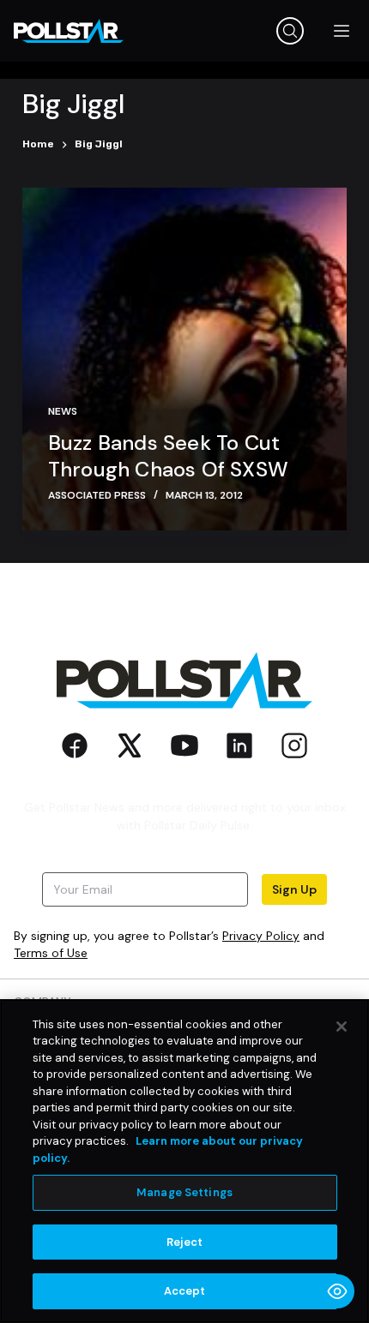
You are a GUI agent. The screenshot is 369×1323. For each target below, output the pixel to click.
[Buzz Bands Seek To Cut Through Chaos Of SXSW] (184, 359)
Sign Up (294, 889)
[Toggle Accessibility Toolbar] (337, 1291)
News (62, 411)
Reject (184, 1242)
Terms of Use (51, 953)
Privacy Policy (260, 935)
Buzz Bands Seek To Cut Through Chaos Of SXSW (168, 455)
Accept (185, 1291)
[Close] (341, 1026)
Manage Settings (184, 1192)
